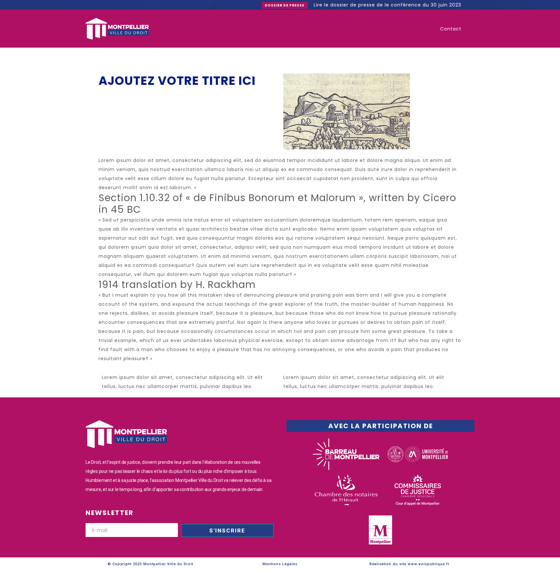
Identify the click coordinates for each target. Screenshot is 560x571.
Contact (450, 29)
